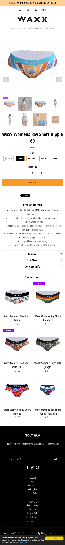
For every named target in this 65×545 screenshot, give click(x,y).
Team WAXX (32, 493)
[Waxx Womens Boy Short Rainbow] (47, 310)
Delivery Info (32, 489)
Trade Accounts (32, 521)
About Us (32, 477)
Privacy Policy (32, 501)
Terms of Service (32, 517)
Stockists (32, 509)
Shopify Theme (32, 533)
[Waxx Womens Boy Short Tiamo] (17, 310)
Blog (32, 481)
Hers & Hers (22, 28)
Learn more (23, 542)
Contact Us (32, 485)
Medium (32, 158)
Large (43, 158)
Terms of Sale (32, 513)
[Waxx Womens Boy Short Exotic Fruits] (17, 357)
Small (20, 158)
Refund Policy (32, 505)
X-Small (8, 158)
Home (13, 28)
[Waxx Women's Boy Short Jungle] (47, 357)
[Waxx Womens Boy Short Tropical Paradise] (47, 404)
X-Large (55, 158)
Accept (54, 538)
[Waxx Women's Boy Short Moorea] (17, 404)
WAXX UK (20, 533)
